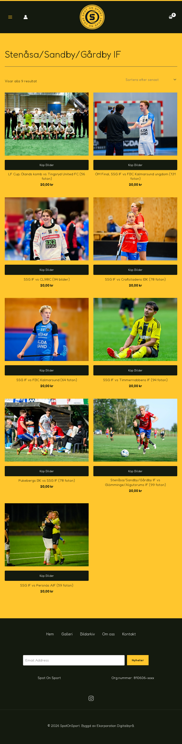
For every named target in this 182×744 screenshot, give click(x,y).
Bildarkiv (87, 634)
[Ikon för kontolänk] (25, 17)
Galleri (67, 634)
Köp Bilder (47, 165)
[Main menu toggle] (10, 17)
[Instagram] (91, 698)
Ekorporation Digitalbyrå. (116, 726)
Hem (50, 634)
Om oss (108, 634)
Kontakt (129, 634)
